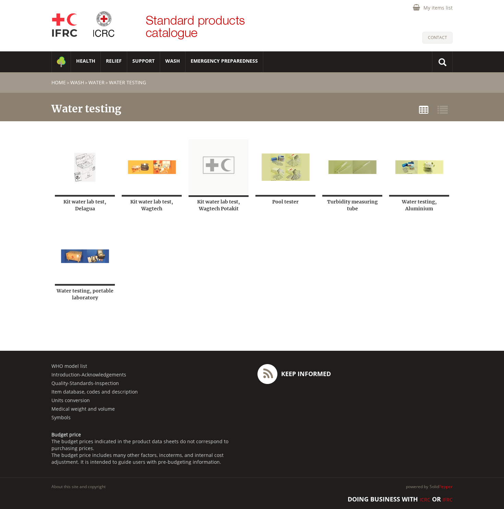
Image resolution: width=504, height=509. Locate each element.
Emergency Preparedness (224, 61)
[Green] (61, 61)
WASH (172, 61)
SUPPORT (143, 61)
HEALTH (85, 61)
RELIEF (114, 61)
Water (96, 82)
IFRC (448, 499)
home (58, 82)
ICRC (425, 499)
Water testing (127, 82)
